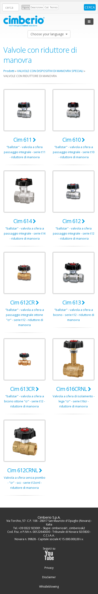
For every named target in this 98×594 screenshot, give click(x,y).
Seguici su (49, 548)
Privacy (49, 568)
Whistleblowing (49, 586)
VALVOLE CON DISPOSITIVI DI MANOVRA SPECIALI (50, 71)
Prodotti (8, 71)
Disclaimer (49, 577)
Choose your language (48, 34)
